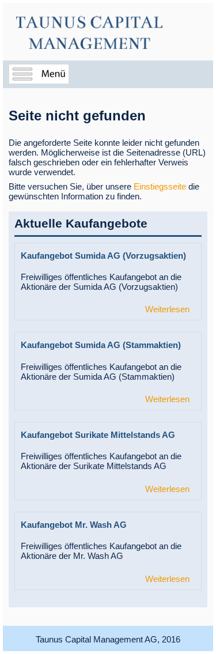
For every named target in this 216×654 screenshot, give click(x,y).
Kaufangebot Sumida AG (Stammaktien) (101, 345)
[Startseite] (89, 33)
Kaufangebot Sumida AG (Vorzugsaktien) (103, 255)
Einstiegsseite (160, 186)
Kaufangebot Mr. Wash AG (74, 525)
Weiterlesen (167, 309)
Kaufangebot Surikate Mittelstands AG (98, 435)
